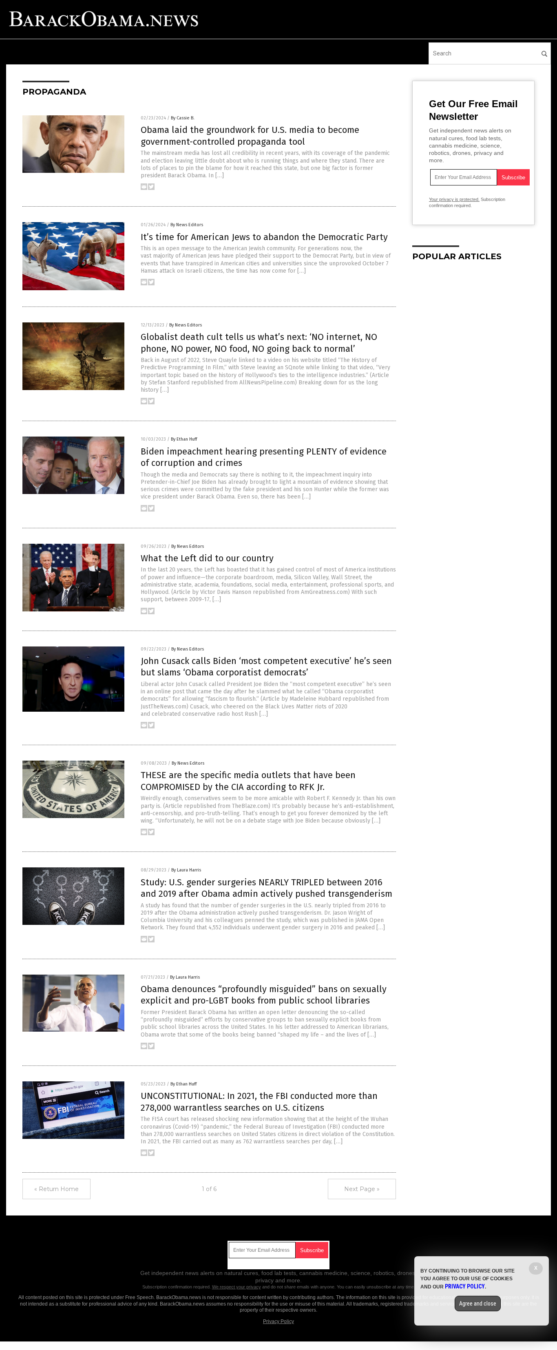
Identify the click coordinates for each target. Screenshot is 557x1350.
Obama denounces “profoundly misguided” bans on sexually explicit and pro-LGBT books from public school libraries (264, 995)
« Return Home (56, 1189)
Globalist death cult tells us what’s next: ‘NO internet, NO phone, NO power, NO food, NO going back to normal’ (259, 342)
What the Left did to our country (207, 558)
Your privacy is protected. (454, 199)
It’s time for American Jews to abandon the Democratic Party (264, 237)
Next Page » (362, 1189)
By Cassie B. (183, 118)
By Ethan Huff (184, 439)
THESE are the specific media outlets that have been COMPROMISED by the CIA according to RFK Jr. (248, 781)
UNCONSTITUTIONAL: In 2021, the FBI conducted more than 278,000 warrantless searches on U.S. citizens (259, 1101)
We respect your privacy (236, 1286)
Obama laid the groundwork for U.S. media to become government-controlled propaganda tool (250, 135)
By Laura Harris (186, 870)
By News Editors (186, 224)
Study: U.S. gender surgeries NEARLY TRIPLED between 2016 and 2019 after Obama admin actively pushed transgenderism (266, 888)
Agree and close (477, 1303)
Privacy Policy (278, 1321)
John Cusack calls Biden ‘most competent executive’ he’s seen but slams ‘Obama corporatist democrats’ (266, 666)
